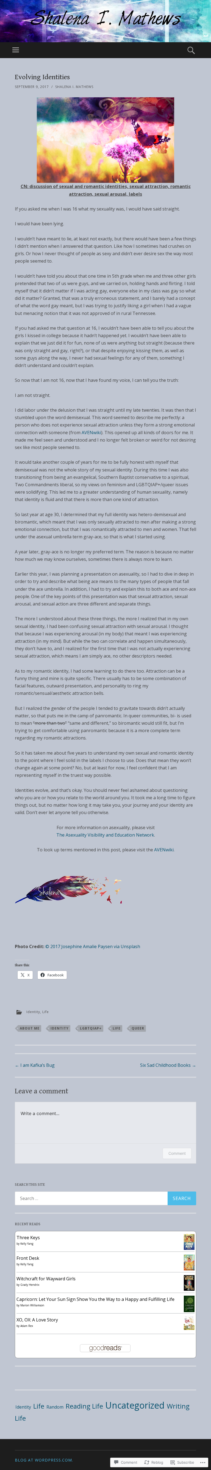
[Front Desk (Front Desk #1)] (189, 1269)
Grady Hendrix (29, 1285)
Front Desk (27, 1258)
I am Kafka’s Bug (35, 1065)
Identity (33, 1012)
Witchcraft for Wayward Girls (46, 1279)
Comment (177, 1153)
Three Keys (28, 1238)
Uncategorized (135, 1405)
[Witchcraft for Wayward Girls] (189, 1289)
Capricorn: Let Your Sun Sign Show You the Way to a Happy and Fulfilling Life (95, 1299)
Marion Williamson (32, 1305)
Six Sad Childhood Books (168, 1065)
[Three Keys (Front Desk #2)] (189, 1248)
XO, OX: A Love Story (37, 1320)
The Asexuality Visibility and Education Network (105, 835)
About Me (30, 1028)
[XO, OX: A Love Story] (189, 1328)
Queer (138, 1028)
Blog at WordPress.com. (44, 1460)
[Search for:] (105, 1198)
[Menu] (15, 50)
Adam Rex (26, 1326)
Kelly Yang (26, 1244)
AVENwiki (91, 433)
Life (45, 1012)
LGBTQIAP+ (91, 1028)
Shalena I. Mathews (74, 86)
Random (54, 1407)
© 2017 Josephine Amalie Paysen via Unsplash (92, 946)
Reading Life (84, 1406)
